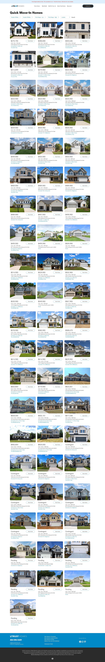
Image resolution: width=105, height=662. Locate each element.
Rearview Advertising (35, 654)
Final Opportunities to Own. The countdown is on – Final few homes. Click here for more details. (52, 1)
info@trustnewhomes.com (15, 643)
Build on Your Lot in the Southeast (51, 641)
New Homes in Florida (49, 639)
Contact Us (88, 6)
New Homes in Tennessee (50, 636)
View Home (30, 41)
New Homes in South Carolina (51, 638)
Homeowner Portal (48, 644)
